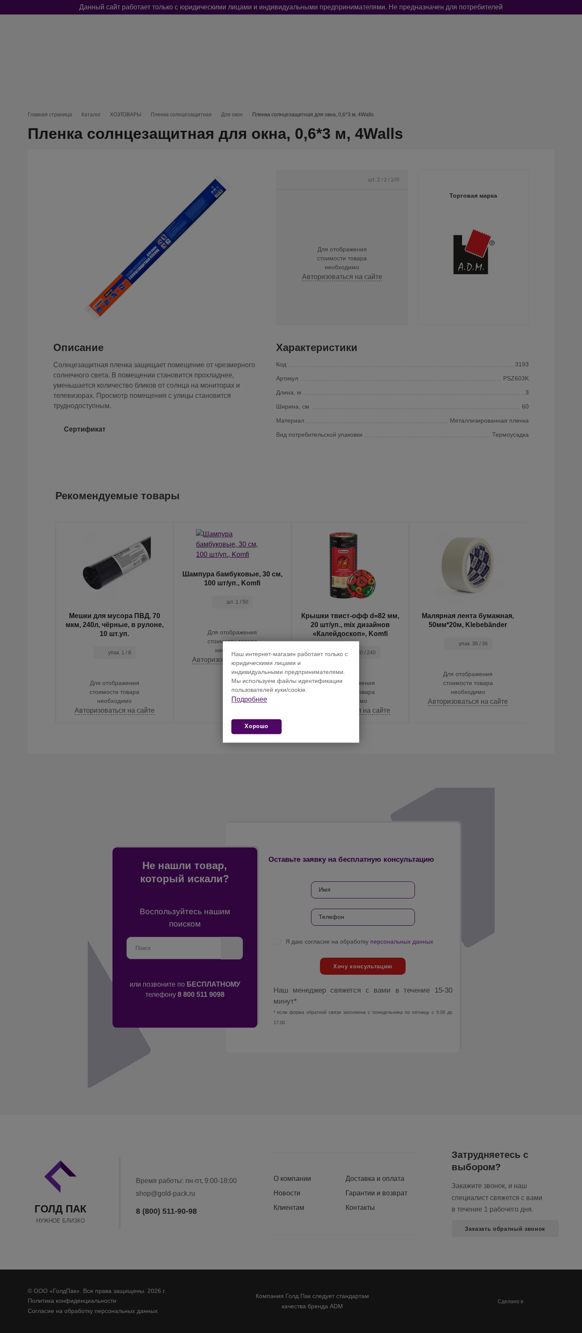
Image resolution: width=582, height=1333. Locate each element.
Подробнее (249, 699)
